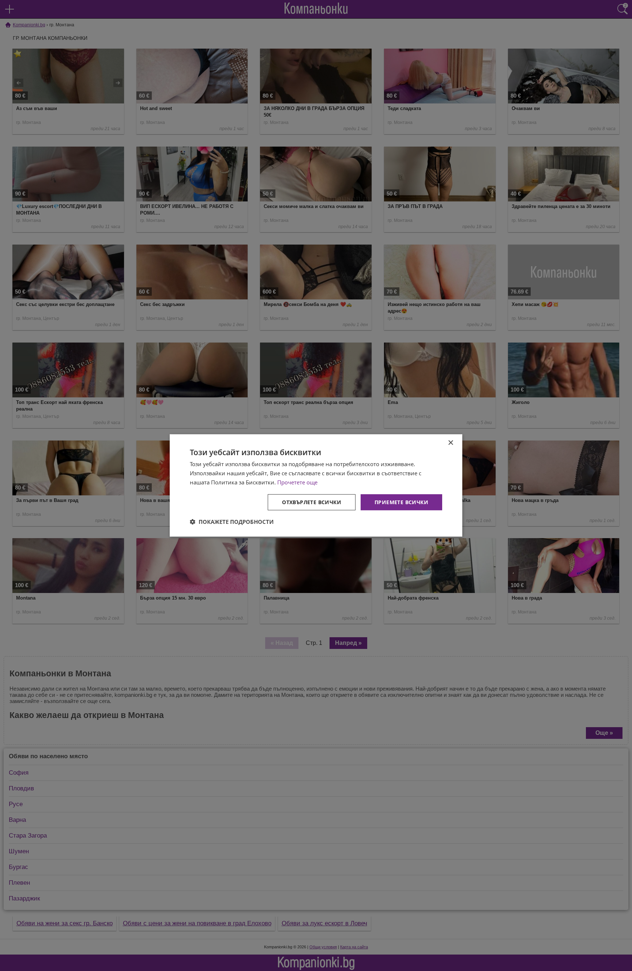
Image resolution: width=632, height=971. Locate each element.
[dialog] (316, 485)
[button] (232, 522)
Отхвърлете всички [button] (311, 501)
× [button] (450, 443)
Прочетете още (297, 482)
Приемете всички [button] (401, 501)
